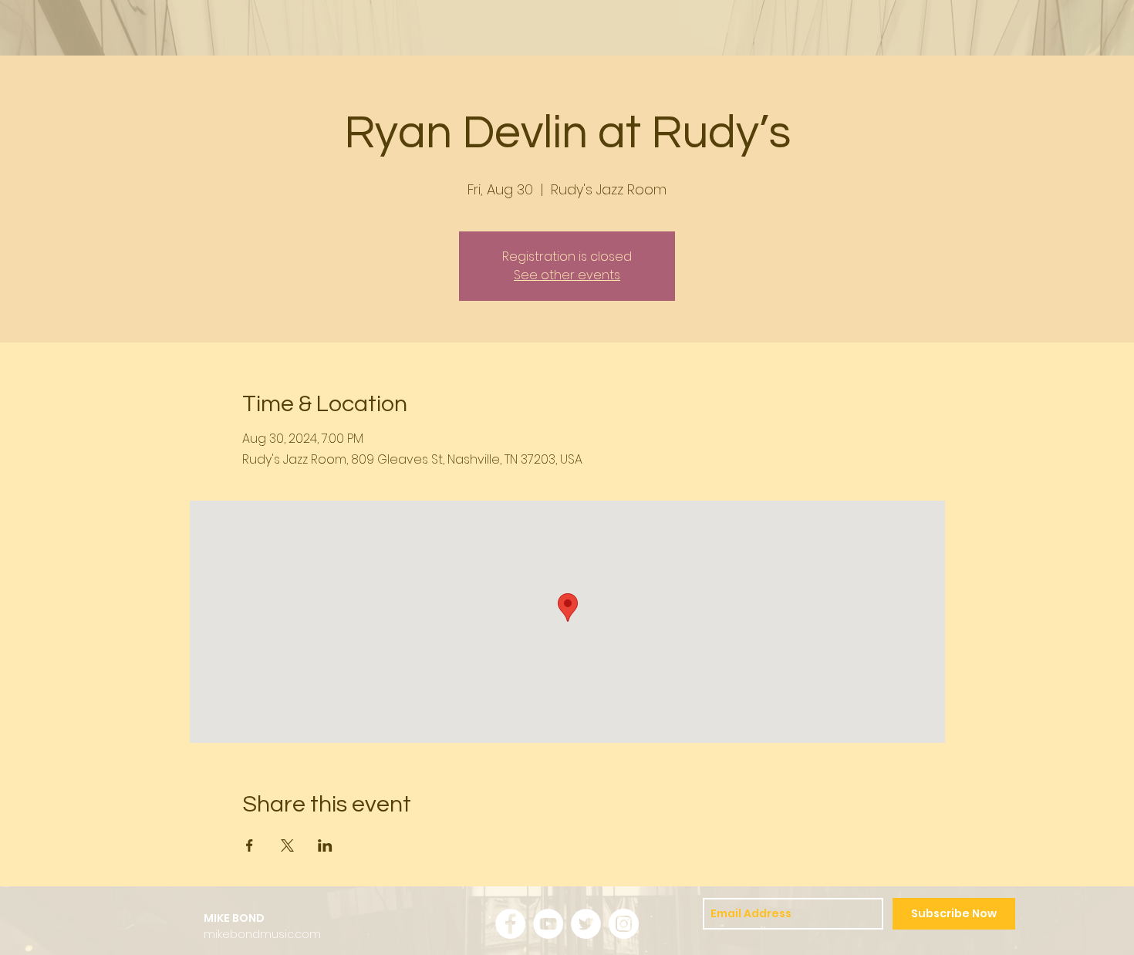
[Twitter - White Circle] (586, 924)
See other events (567, 275)
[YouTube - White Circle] (548, 924)
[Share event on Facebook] (249, 845)
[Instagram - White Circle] (624, 924)
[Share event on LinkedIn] (325, 845)
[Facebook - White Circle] (510, 924)
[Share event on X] (287, 845)
